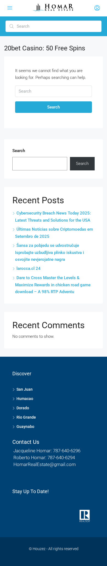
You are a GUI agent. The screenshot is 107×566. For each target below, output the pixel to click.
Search (53, 107)
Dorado (22, 408)
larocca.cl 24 (28, 268)
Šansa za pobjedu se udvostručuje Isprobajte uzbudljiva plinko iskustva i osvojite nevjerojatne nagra (49, 252)
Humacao (24, 398)
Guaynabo (25, 426)
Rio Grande (26, 417)
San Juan (24, 389)
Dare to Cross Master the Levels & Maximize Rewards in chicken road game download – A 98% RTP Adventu (53, 284)
